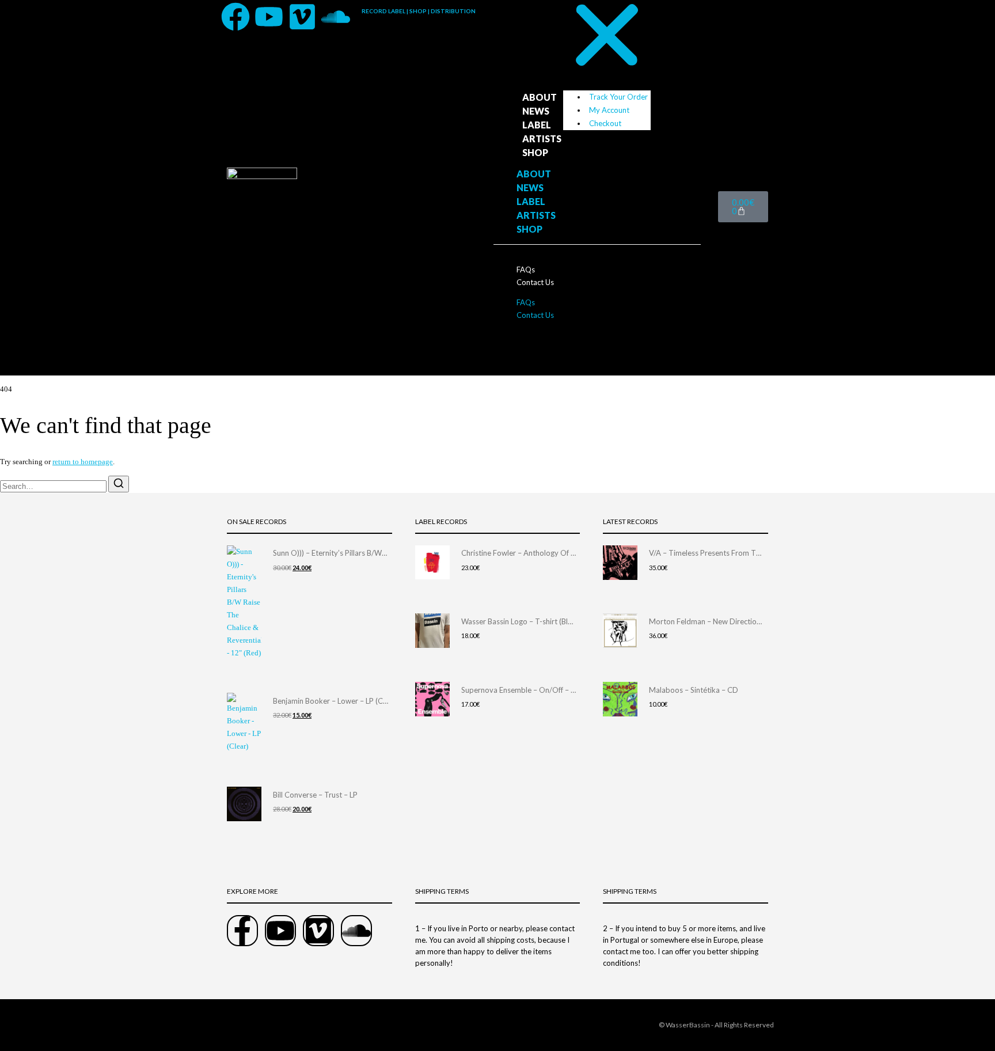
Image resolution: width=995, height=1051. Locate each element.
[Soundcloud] (335, 16)
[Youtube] (269, 16)
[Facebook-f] (242, 930)
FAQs (526, 269)
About (539, 97)
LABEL (536, 124)
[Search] (118, 484)
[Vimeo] (302, 16)
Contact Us (535, 282)
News (535, 110)
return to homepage (82, 461)
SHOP (535, 152)
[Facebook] (235, 16)
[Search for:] (54, 486)
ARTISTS (541, 138)
